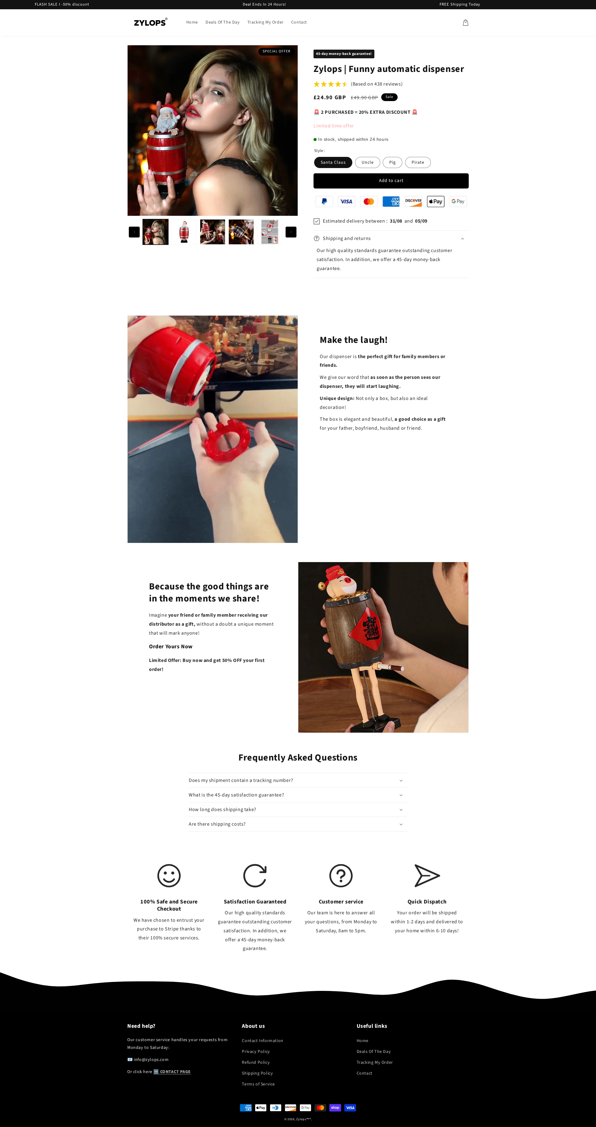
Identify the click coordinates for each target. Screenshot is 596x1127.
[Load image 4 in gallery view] (241, 232)
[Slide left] (134, 232)
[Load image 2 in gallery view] (184, 232)
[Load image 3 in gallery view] (212, 232)
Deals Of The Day (374, 1052)
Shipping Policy (257, 1073)
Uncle (368, 162)
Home (362, 1041)
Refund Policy (256, 1062)
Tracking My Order (375, 1062)
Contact (364, 1073)
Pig (392, 162)
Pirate (418, 162)
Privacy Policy (256, 1052)
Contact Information (262, 1041)
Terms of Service (258, 1084)
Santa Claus (333, 162)
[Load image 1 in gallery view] (155, 232)
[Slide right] (291, 232)
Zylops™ (302, 1119)
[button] (465, 22)
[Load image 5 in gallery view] (269, 232)
